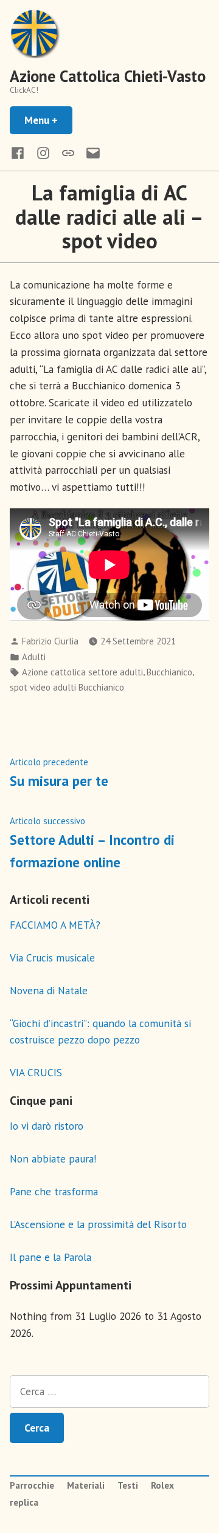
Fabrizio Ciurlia (50, 641)
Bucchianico (169, 672)
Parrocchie (32, 1485)
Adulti (34, 657)
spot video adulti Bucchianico (67, 687)
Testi (127, 1485)
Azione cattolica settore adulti (82, 672)
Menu (48, 120)
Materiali (86, 1485)
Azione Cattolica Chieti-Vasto (108, 76)
